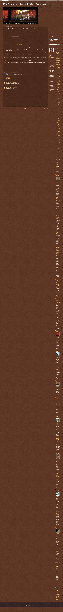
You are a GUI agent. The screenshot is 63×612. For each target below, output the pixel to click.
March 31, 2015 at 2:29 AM (13, 87)
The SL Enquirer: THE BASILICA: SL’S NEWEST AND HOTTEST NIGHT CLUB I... (58, 303)
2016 (57, 53)
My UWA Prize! (58, 83)
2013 (57, 57)
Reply (7, 79)
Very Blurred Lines (58, 145)
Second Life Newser (57, 175)
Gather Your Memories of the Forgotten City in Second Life (57, 515)
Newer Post (5, 108)
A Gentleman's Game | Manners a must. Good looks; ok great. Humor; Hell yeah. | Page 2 (58, 596)
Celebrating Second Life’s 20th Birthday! (57, 269)
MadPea (57, 528)
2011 (57, 167)
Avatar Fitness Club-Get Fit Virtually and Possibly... (58, 149)
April (58, 159)
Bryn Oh (57, 381)
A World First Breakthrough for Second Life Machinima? (57, 424)
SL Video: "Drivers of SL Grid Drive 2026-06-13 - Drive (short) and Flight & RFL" (57, 183)
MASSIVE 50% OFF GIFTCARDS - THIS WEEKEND (57, 535)
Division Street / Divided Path (57, 399)
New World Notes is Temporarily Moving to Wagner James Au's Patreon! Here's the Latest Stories (57, 251)
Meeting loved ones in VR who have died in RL (57, 369)
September (58, 64)
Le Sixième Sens (57, 497)
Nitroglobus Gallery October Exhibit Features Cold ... (58, 68)
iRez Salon (57, 549)
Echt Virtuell (57, 331)
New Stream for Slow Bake (58, 459)
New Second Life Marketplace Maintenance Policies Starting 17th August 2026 (57, 217)
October (58, 62)
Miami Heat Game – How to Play (58, 235)
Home (25, 108)
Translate (56, 40)
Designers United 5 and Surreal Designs (58, 80)
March (58, 160)
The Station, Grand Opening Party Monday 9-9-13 (58, 113)
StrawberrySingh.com (57, 267)
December (58, 58)
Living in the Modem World (57, 197)
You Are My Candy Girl (57, 477)
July (57, 155)
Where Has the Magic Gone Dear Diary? (58, 86)
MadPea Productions (57, 233)
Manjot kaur (7, 82)
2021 (57, 49)
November (58, 60)
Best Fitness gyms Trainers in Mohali (11, 90)
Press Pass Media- (57, 300)
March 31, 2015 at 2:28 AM (13, 82)
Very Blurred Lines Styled (58, 123)
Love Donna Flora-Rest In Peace (58, 135)
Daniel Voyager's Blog (57, 214)
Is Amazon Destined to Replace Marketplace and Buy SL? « (57, 566)
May (57, 158)
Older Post (46, 108)
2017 (57, 52)
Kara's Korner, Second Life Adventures (24, 4)
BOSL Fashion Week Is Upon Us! (58, 103)
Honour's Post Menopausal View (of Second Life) (57, 511)
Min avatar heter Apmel (57, 351)
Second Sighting (57, 317)
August (58, 153)
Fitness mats (8, 76)
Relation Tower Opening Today (58, 131)
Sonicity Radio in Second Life (57, 453)
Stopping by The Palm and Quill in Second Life (58, 200)
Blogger (36, 605)
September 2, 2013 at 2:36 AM (15, 72)
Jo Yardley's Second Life (57, 367)
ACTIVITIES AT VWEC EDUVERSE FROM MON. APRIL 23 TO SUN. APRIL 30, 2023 (57, 283)
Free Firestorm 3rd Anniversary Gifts (58, 127)
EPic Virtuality (57, 584)
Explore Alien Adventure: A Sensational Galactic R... (58, 98)
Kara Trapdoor (51, 53)
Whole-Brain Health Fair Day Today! (58, 76)
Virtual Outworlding (57, 280)
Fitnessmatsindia (8, 72)
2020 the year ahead (57, 387)
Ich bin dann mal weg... (57, 337)
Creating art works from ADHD (57, 319)
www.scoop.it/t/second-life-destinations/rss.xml (58, 589)
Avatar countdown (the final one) (58, 357)
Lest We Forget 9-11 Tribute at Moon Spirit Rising (58, 108)
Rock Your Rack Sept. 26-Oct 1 (58, 72)
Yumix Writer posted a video (57, 442)
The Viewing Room (58, 120)
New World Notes (57, 248)
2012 (57, 166)
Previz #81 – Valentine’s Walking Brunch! (57, 551)
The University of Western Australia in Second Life (57, 416)
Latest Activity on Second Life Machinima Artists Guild (57, 439)
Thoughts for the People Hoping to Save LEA (58, 401)
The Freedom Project (58, 118)
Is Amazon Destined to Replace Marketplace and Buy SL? (57, 570)
